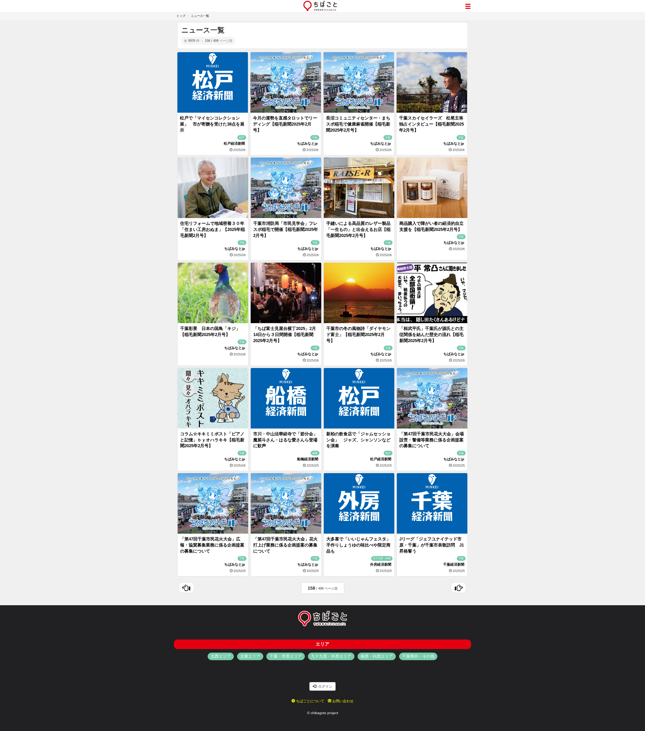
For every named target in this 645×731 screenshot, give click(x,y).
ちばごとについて (309, 701)
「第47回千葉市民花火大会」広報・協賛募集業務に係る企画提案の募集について (212, 545)
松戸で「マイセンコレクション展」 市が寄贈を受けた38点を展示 (212, 124)
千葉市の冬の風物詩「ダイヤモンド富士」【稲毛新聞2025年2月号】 (358, 334)
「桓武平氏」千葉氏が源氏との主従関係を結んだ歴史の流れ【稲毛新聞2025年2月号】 (431, 334)
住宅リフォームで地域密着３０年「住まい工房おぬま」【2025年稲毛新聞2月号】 (212, 229)
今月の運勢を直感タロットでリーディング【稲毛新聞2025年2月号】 (285, 124)
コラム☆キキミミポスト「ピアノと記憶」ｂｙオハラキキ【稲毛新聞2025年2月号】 (212, 440)
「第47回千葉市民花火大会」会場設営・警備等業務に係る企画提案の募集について (431, 440)
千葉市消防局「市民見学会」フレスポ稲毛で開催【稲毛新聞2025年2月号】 (285, 229)
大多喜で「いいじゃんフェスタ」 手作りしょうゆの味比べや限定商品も (360, 545)
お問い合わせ (342, 701)
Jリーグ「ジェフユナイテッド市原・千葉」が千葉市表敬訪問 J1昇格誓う (431, 545)
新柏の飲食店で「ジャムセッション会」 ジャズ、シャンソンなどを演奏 (358, 440)
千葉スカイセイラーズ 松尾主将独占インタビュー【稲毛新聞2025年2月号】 (431, 124)
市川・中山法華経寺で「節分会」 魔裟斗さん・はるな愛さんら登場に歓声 (287, 440)
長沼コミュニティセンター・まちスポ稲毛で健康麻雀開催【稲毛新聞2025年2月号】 (358, 124)
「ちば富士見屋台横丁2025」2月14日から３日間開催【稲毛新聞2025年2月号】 (284, 334)
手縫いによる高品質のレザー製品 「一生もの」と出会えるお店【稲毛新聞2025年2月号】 (360, 229)
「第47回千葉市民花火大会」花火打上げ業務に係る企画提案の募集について (285, 545)
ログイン (324, 686)
